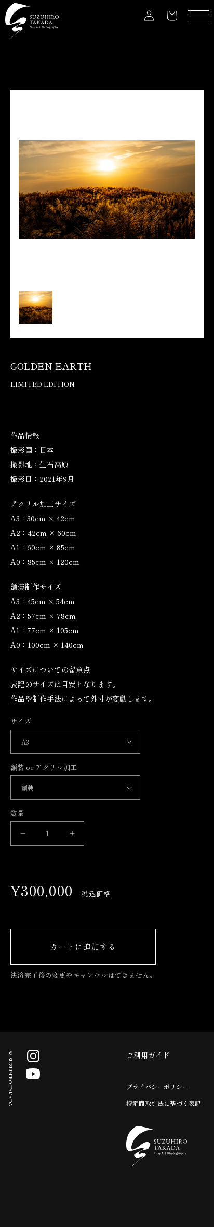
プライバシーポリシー (157, 1086)
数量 (17, 813)
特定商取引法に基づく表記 (163, 1102)
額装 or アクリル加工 (43, 767)
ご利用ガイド (148, 1055)
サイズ (20, 721)
